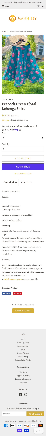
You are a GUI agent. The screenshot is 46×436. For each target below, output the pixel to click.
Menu (7, 6)
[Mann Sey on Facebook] (20, 395)
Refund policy (23, 356)
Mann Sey (22, 421)
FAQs (23, 349)
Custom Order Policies (23, 360)
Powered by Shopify (34, 421)
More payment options (23, 173)
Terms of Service (23, 353)
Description (10, 182)
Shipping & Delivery (23, 375)
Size (4, 133)
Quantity (6, 144)
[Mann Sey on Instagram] (25, 395)
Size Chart (26, 182)
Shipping (5, 120)
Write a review (23, 310)
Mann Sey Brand (23, 342)
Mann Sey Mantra (23, 346)
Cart (42, 6)
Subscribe (35, 413)
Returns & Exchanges (23, 379)
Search (23, 339)
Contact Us (23, 382)
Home (4, 31)
